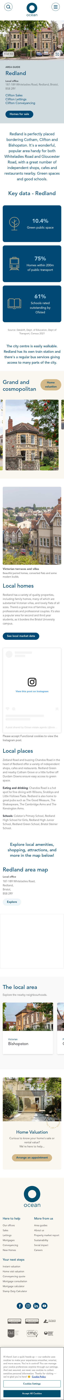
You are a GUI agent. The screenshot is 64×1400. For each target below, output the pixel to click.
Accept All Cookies (32, 1393)
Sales (5, 1230)
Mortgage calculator (13, 1286)
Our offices (9, 1225)
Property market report (46, 1235)
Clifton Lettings (15, 99)
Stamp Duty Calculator (15, 1291)
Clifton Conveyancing (20, 103)
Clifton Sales (14, 95)
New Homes (9, 1250)
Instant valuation (11, 1266)
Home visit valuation (13, 1271)
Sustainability (41, 1240)
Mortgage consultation (15, 1281)
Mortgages (9, 1240)
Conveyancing (10, 1245)
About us (39, 1230)
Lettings (7, 1235)
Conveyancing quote (14, 1276)
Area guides (40, 1225)
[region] (32, 1373)
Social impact (41, 1245)
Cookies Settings (32, 1384)
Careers (38, 1250)
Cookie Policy (39, 1377)
